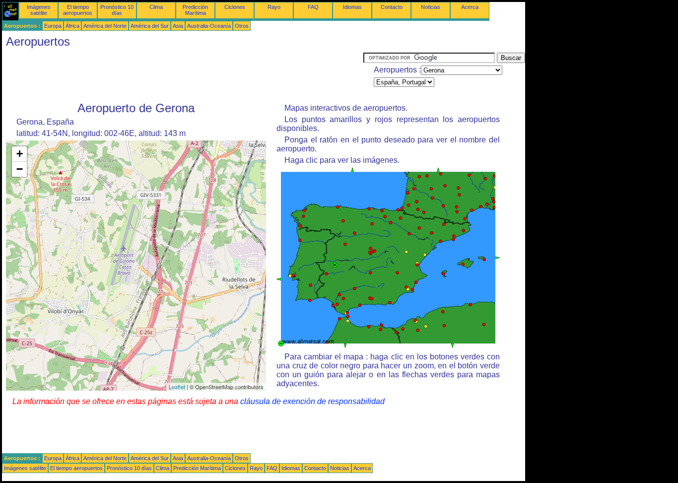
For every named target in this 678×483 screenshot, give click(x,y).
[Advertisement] (182, 75)
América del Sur (150, 26)
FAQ (313, 7)
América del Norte (105, 26)
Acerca (469, 7)
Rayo (274, 7)
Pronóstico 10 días (117, 10)
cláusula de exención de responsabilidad (312, 401)
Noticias (430, 7)
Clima (156, 7)
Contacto (392, 7)
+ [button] (19, 153)
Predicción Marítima (195, 10)
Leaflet (177, 387)
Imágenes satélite (39, 10)
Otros (242, 26)
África (72, 26)
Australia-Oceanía (209, 26)
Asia (178, 26)
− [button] (19, 169)
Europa (53, 26)
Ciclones (234, 7)
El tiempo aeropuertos (77, 10)
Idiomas (352, 7)
